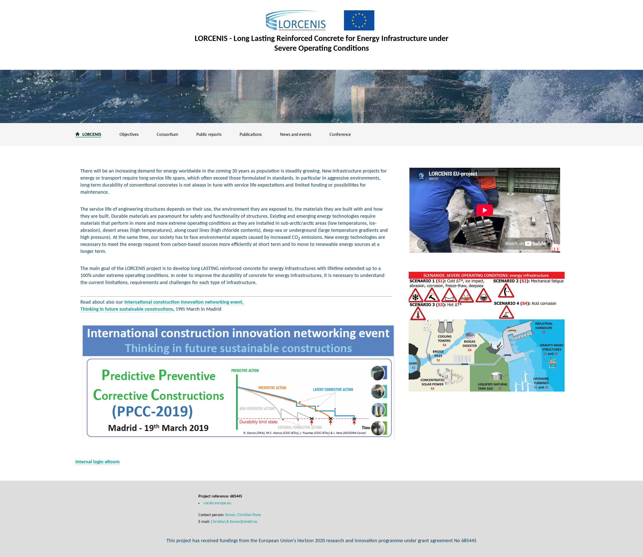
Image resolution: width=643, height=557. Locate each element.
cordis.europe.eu (217, 503)
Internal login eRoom (97, 462)
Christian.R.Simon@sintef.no (234, 522)
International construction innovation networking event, (184, 302)
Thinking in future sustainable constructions (126, 309)
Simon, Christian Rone (243, 515)
